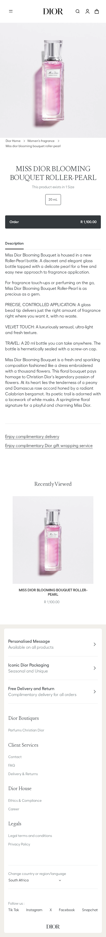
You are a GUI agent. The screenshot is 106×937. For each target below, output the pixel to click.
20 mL (53, 199)
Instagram (34, 910)
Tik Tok (13, 910)
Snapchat (90, 910)
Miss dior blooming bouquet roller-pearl (33, 146)
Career (13, 809)
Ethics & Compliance (25, 800)
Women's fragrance (41, 140)
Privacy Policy (19, 844)
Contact (15, 757)
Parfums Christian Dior (26, 730)
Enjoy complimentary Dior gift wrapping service (49, 445)
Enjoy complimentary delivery (32, 436)
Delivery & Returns (23, 774)
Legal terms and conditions (30, 836)
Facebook (67, 910)
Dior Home (13, 140)
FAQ (11, 765)
